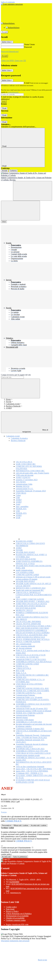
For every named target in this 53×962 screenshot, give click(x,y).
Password (28, 47)
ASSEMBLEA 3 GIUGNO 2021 (29, 722)
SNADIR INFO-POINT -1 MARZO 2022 (32, 601)
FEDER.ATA (21, 509)
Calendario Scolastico (19, 438)
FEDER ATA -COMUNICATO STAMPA (32, 691)
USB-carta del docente (24, 475)
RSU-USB (20, 671)
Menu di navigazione (35, 431)
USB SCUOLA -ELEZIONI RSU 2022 (31, 635)
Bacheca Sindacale (13, 406)
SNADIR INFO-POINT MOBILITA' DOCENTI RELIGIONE (30, 607)
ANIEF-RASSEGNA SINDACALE (30, 637)
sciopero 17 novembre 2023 (26, 480)
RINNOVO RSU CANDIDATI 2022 (30, 588)
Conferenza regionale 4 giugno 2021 (30, 729)
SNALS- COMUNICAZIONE (28, 642)
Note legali (10, 909)
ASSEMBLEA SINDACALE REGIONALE (34, 662)
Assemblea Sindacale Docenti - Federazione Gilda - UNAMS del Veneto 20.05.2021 (33, 736)
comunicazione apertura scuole (28, 755)
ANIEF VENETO (23, 477)
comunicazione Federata (25, 715)
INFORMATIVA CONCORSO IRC (30, 471)
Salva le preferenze (20, 857)
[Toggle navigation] (20, 210)
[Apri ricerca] (32, 191)
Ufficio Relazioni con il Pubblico (19, 914)
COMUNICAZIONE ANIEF (27, 575)
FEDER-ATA (21, 513)
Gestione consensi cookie (16, 920)
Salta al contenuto (8, 2)
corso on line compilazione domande (30, 767)
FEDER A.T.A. (22, 666)
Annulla (4, 171)
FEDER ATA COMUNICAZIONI (29, 713)
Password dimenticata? (10, 51)
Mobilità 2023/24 (22, 486)
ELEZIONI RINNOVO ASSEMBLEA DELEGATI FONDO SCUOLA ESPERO (33, 631)
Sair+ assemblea (22, 506)
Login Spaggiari (13, 92)
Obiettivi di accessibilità (15, 918)
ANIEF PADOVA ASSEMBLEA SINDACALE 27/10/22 (29, 562)
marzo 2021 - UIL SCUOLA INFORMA (32, 771)
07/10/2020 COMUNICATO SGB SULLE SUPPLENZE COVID (33, 781)
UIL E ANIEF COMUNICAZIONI (30, 599)
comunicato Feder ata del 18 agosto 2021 (32, 708)
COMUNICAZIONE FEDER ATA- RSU (32, 688)
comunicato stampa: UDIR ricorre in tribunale (33, 711)
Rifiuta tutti (21, 825)
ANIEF (19, 500)
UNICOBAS (21, 493)
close (4, 222)
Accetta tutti (38, 825)
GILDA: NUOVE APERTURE (28, 624)
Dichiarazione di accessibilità (17, 916)
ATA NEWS (21, 482)
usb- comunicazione (23, 644)
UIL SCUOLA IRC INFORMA (28, 621)
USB (18, 497)
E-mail (26, 83)
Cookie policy (11, 907)
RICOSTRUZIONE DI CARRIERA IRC (32, 675)
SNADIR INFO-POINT (25, 581)
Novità (8, 402)
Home (8, 399)
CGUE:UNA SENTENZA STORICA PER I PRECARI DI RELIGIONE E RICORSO (33, 627)
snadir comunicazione (24, 570)
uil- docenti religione (24, 648)
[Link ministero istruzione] (12, 4)
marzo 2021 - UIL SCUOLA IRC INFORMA (34, 769)
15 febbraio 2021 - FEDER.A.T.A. (29, 773)
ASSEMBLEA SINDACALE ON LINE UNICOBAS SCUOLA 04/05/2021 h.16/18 (33, 752)
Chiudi (4, 108)
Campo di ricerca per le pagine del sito (16, 375)
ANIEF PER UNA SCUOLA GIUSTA (31, 604)
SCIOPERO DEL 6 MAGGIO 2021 (30, 749)
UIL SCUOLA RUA (24, 462)
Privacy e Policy (12, 911)
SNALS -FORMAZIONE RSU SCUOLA (33, 639)
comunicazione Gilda (24, 484)
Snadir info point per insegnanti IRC (30, 590)
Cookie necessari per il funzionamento (16, 848)
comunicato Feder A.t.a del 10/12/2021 (31, 659)
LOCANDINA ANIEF (25, 572)
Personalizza (6, 825)
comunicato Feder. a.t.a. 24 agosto (29, 697)
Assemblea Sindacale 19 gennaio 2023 (31, 491)
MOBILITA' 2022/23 (24, 610)
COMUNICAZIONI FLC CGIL (29, 693)
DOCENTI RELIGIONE (26, 559)
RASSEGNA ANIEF (24, 541)
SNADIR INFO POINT (25, 552)
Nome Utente (29, 44)
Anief (18, 504)
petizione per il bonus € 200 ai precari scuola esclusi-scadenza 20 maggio (33, 578)
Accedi (4, 32)
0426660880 (14, 882)
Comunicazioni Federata (25, 695)
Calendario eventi (13, 404)
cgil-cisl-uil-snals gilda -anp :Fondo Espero (32, 473)
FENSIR (19, 550)
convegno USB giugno (25, 720)
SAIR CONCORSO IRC (26, 464)
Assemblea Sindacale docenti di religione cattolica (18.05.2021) (32, 745)
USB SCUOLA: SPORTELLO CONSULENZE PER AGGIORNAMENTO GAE (34, 594)
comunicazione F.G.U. (24, 489)
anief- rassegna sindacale (25, 646)
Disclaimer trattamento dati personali (15, 941)
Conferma (13, 171)
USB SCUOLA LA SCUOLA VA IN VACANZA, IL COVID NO (30, 656)
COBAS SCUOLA (23, 668)
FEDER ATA (21, 677)
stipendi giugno (22, 717)
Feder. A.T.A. (21, 673)
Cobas (18, 495)
